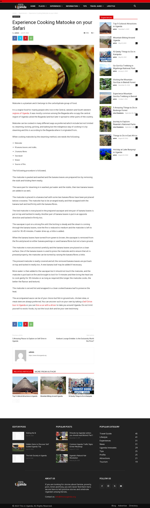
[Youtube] (121, 486)
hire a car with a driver (46, 305)
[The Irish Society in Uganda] (18, 458)
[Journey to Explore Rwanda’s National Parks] (105, 126)
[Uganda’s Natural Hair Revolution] (62, 458)
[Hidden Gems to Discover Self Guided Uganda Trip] (18, 447)
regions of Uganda (20, 113)
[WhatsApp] (31, 38)
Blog (114, 506)
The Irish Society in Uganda (36, 456)
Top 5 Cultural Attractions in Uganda (24, 396)
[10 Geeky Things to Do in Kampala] (81, 385)
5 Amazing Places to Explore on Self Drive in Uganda (29, 340)
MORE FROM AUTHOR (45, 371)
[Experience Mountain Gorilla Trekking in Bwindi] (105, 98)
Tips (85, 6)
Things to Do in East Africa (125, 135)
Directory (133, 506)
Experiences (55, 6)
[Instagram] (108, 486)
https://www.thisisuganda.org (37, 355)
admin (17, 33)
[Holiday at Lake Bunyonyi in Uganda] (105, 154)
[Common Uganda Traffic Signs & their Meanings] (62, 447)
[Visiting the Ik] (18, 436)
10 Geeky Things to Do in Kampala (80, 396)
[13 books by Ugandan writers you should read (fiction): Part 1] (62, 436)
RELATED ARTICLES (23, 371)
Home (32, 6)
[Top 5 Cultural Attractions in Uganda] (25, 385)
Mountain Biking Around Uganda (51, 396)
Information (72, 6)
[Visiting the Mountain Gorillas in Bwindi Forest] (105, 84)
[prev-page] (13, 400)
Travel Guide (96, 6)
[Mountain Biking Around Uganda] (53, 385)
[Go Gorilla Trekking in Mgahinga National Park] (105, 70)
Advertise (122, 506)
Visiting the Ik (31, 433)
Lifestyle (111, 6)
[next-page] (17, 400)
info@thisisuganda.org (65, 496)
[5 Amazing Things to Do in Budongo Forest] (105, 112)
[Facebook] (14, 38)
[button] (135, 6)
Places (42, 6)
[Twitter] (20, 38)
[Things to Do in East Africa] (105, 140)
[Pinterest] (25, 38)
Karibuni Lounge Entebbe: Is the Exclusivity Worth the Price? (75, 340)
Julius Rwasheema (118, 113)
